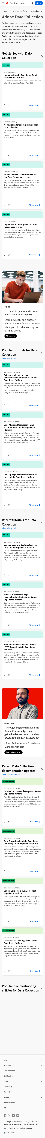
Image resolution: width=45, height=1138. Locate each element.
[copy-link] (8, 105)
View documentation (11, 774)
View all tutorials (9, 358)
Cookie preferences (30, 1124)
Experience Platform (19, 11)
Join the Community (13, 752)
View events (10, 336)
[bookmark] (4, 105)
